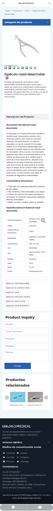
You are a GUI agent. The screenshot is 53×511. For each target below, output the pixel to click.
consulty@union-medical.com (33, 475)
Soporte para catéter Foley (35, 405)
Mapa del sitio (35, 498)
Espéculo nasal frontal (15, 301)
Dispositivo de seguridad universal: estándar (17, 405)
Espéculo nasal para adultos (18, 297)
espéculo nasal (12, 292)
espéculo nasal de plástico (17, 305)
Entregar (17, 366)
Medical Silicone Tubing (12, 501)
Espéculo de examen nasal (17, 288)
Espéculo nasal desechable (17, 283)
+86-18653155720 (19, 481)
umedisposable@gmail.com (14, 478)
